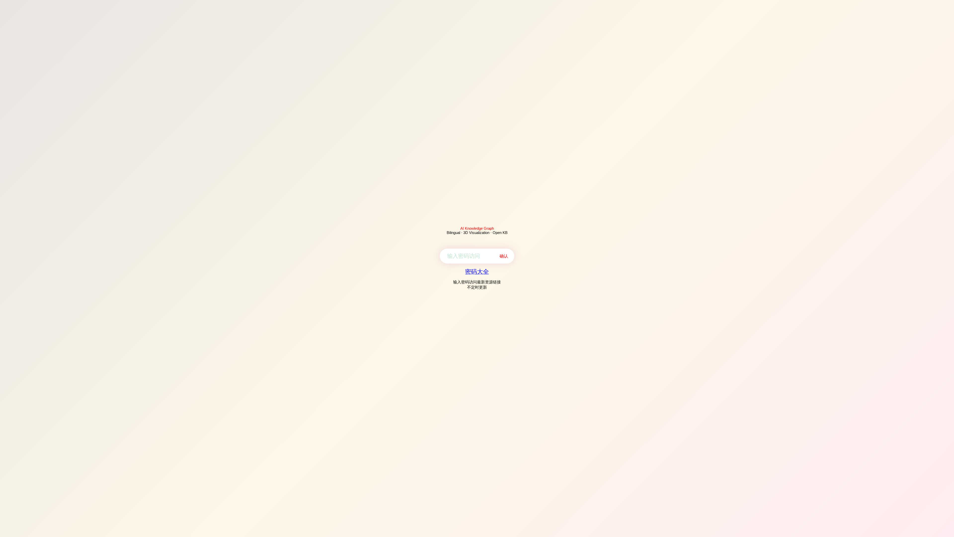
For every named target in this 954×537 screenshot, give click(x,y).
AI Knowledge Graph (477, 228)
